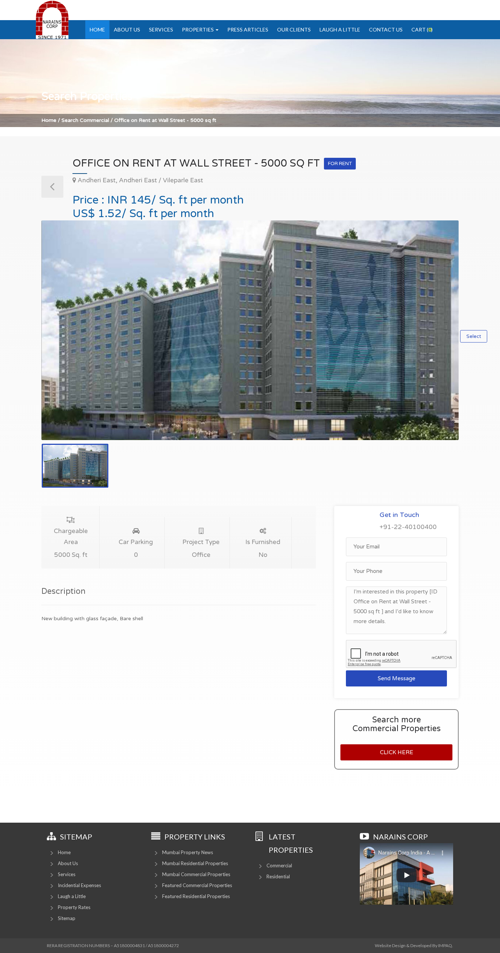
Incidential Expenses (79, 885)
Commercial (279, 865)
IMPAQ (445, 945)
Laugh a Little (340, 29)
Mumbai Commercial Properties (196, 874)
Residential (278, 876)
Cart (422, 29)
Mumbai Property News (187, 852)
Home (97, 29)
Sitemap (66, 918)
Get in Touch (399, 515)
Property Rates (74, 907)
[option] (250, 330)
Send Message (396, 678)
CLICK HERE (396, 752)
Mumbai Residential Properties (195, 863)
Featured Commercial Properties (197, 885)
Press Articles (247, 29)
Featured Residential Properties (196, 896)
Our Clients (294, 29)
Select (473, 336)
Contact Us (386, 29)
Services (161, 29)
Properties (198, 29)
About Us (127, 29)
